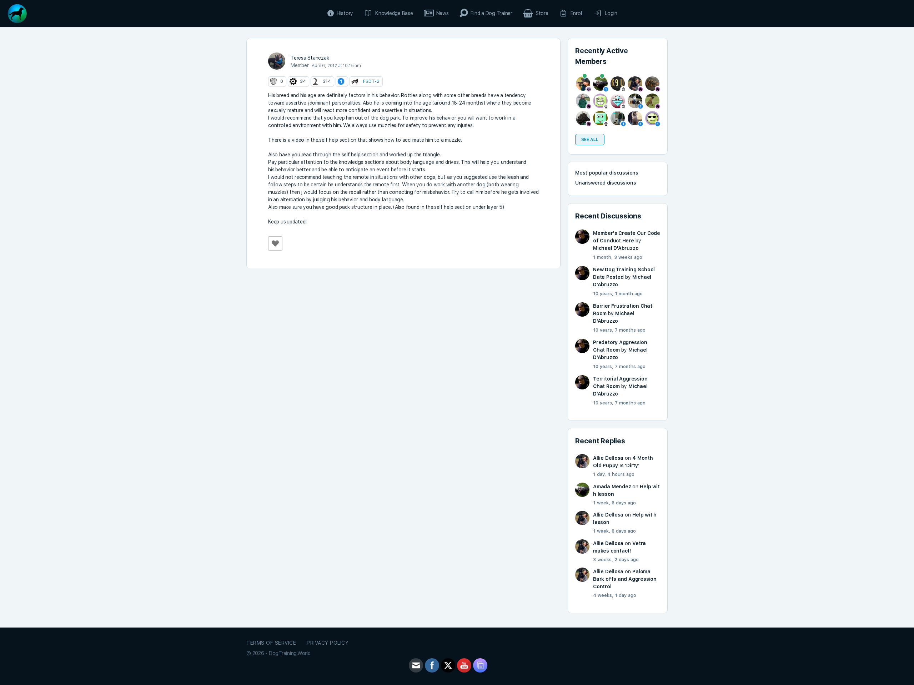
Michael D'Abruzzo (615, 248)
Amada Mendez (612, 486)
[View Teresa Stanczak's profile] (276, 61)
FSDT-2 (371, 81)
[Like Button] (275, 243)
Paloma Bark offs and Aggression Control (625, 579)
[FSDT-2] (354, 81)
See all (589, 139)
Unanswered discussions (605, 183)
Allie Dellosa (608, 458)
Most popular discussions (606, 173)
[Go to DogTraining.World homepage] (17, 12)
